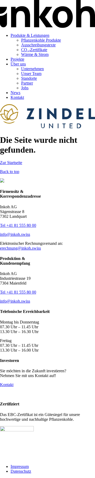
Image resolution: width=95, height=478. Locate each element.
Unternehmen (32, 69)
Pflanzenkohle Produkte (41, 40)
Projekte (17, 59)
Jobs (24, 88)
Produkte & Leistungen (30, 35)
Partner (27, 83)
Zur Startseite (11, 162)
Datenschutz (21, 471)
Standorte (29, 78)
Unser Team (31, 73)
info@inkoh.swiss (15, 234)
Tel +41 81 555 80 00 (18, 225)
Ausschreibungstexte (38, 45)
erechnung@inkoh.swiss (20, 248)
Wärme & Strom (35, 54)
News (15, 92)
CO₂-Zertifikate (34, 49)
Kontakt (17, 97)
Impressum (20, 466)
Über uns (18, 64)
